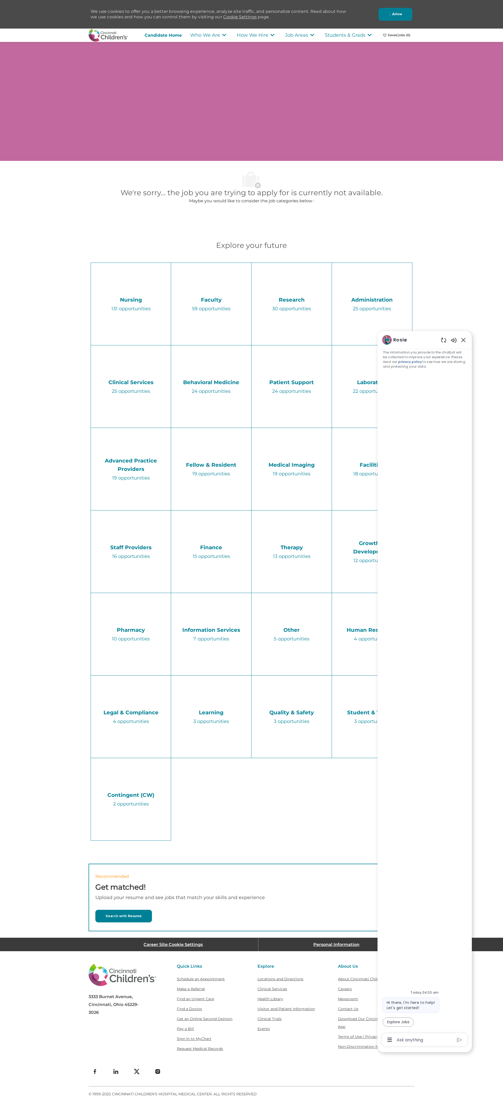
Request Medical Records (200, 1048)
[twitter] (136, 1071)
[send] (459, 1040)
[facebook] (95, 1071)
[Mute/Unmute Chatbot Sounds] (454, 340)
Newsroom (348, 999)
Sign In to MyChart (194, 1038)
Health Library (270, 999)
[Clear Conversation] (443, 340)
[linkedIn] (116, 1071)
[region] (425, 689)
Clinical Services (272, 989)
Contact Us (348, 1008)
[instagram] (157, 1071)
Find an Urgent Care (195, 999)
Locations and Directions (280, 979)
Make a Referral (191, 989)
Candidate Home (163, 35)
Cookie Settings (240, 16)
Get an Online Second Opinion (204, 1018)
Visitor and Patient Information (286, 1008)
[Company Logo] (108, 34)
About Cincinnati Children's (363, 979)
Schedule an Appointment (201, 979)
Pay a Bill (185, 1028)
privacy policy (410, 362)
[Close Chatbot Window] (463, 340)
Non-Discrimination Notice (362, 1046)
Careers (345, 989)
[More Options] (389, 1040)
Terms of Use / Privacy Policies (366, 1036)
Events (264, 1028)
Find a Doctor (189, 1008)
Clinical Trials (270, 1018)
